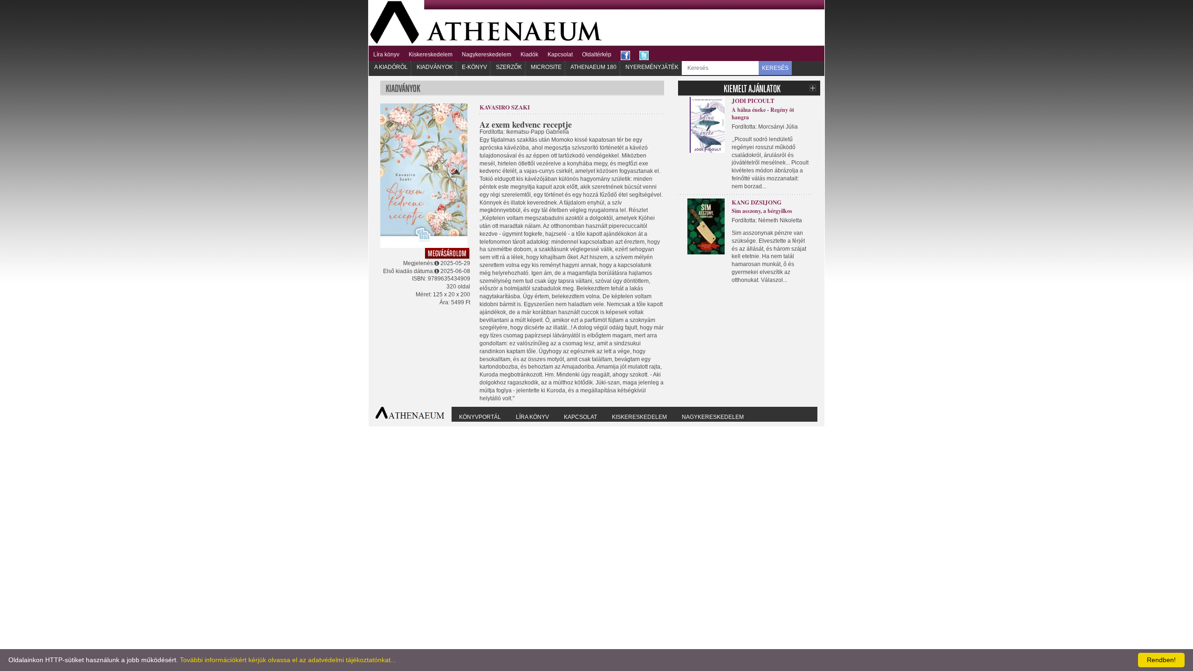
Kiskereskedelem (431, 54)
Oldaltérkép (596, 54)
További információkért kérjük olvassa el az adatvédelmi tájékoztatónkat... (288, 660)
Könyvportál (480, 417)
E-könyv (474, 67)
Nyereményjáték (652, 67)
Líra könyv (386, 54)
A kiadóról (391, 67)
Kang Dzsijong (757, 202)
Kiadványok (435, 67)
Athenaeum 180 (593, 67)
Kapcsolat (560, 54)
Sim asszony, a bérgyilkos (762, 211)
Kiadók (529, 54)
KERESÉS (775, 68)
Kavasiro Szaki (505, 107)
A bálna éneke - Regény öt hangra (763, 114)
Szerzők (509, 67)
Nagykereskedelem (486, 54)
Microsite (546, 67)
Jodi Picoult (753, 100)
